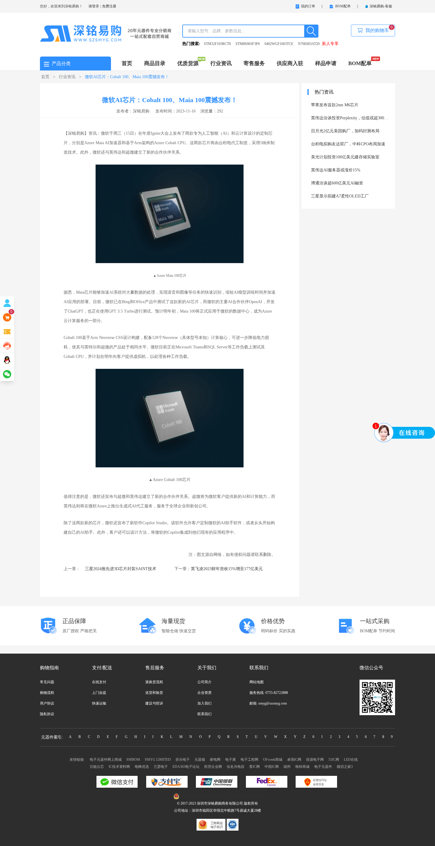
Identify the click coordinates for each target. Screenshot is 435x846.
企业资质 (204, 693)
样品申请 (325, 63)
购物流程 (47, 693)
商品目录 (154, 63)
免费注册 (109, 6)
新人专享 (330, 43)
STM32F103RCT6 (217, 44)
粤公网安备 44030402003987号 (205, 796)
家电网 (215, 759)
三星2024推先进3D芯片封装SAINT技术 (120, 569)
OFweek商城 (272, 759)
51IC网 (333, 759)
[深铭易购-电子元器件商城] (106, 33)
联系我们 (204, 714)
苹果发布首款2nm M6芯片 (334, 105)
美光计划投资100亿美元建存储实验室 (345, 157)
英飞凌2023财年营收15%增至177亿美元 (227, 569)
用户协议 (47, 703)
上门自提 (99, 693)
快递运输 (99, 703)
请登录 (93, 6)
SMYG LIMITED (158, 759)
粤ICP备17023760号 (246, 796)
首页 (127, 63)
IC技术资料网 (119, 767)
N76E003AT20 (309, 44)
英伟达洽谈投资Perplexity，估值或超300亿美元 (354, 118)
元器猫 (199, 759)
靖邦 (287, 767)
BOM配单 (360, 63)
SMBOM (133, 759)
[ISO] (233, 824)
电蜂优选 (142, 767)
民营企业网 (213, 767)
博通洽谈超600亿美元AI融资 (337, 183)
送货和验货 (154, 693)
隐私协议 (47, 714)
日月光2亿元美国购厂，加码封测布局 (345, 131)
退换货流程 (154, 682)
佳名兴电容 (235, 767)
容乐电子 (182, 759)
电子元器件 (323, 767)
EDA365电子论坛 (186, 767)
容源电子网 (315, 759)
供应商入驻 (290, 63)
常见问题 (47, 682)
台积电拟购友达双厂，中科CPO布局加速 (348, 144)
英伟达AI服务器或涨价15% (335, 170)
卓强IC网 (294, 759)
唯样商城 (302, 767)
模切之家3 (345, 767)
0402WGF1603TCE (279, 44)
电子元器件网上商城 (106, 759)
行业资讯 (221, 63)
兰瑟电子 (161, 767)
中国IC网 (272, 767)
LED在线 (351, 759)
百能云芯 (97, 767)
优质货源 (188, 63)
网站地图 (256, 682)
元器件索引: (52, 737)
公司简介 (204, 682)
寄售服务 (254, 63)
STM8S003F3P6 (248, 44)
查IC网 (254, 767)
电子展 (230, 759)
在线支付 (99, 682)
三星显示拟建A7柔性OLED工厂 (340, 196)
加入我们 (204, 703)
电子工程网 (249, 759)
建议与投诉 (154, 703)
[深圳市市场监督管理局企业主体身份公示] (211, 824)
